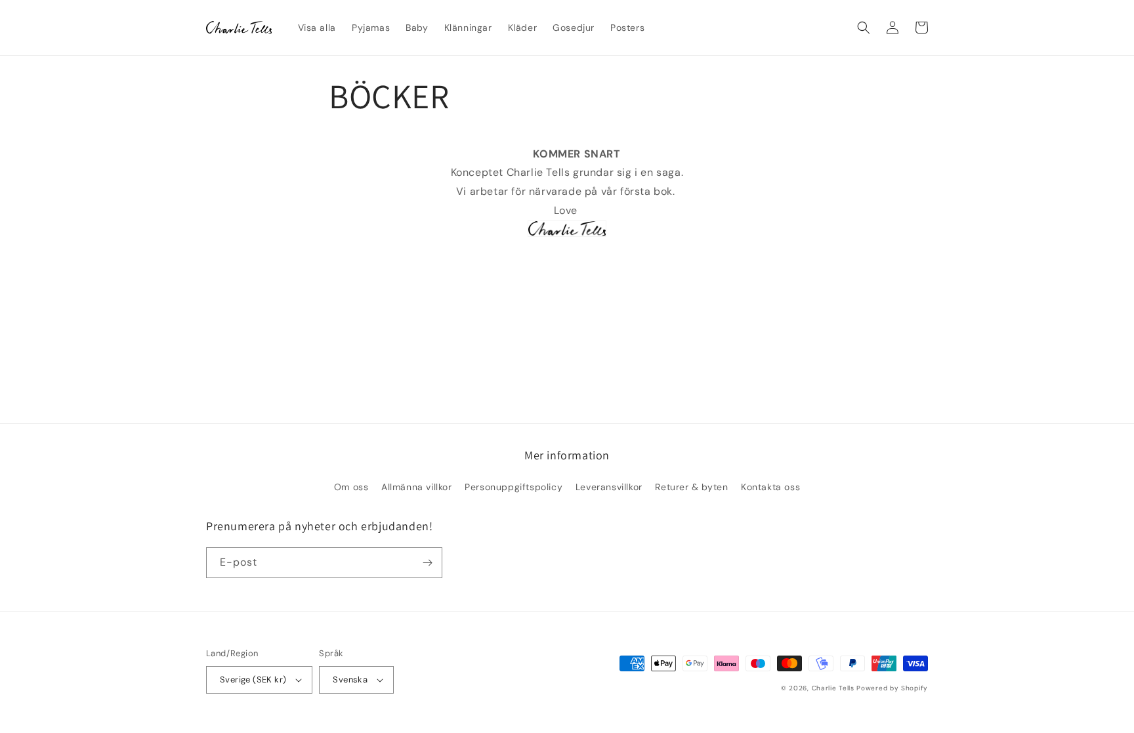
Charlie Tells (833, 688)
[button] (863, 27)
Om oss (351, 487)
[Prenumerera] (427, 562)
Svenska (350, 679)
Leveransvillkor (609, 487)
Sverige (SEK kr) (253, 679)
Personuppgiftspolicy (513, 487)
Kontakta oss (770, 487)
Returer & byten (691, 487)
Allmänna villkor (416, 487)
